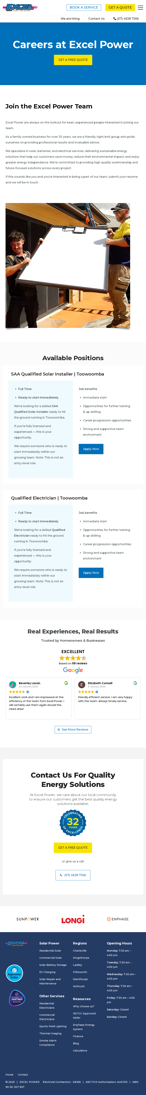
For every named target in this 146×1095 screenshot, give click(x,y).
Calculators (80, 1050)
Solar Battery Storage (53, 965)
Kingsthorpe (81, 957)
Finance (78, 1036)
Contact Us (96, 18)
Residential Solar (50, 950)
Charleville (80, 950)
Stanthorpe (80, 979)
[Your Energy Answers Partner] (17, 998)
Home (9, 1074)
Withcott (79, 986)
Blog (76, 1043)
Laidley (77, 965)
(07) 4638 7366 (128, 18)
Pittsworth (80, 972)
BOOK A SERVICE (84, 7)
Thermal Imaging (50, 1033)
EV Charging (47, 972)
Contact (23, 1074)
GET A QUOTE (120, 7)
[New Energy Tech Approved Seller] (14, 973)
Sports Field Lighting (52, 1026)
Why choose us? (83, 1006)
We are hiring (70, 18)
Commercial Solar (50, 957)
